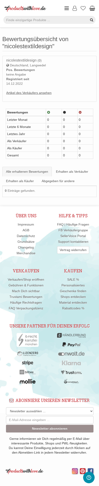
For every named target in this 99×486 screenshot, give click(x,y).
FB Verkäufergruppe (73, 230)
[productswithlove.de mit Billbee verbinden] (27, 373)
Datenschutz (26, 236)
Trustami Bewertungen (25, 297)
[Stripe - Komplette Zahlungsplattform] (27, 364)
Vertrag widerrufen (73, 250)
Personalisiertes (73, 285)
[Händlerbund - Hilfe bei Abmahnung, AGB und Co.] (71, 336)
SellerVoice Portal (73, 236)
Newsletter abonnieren (49, 428)
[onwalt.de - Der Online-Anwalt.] (71, 354)
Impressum (26, 224)
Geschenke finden (73, 291)
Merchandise (26, 253)
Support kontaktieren (73, 241)
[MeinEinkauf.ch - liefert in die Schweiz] (71, 382)
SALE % (73, 279)
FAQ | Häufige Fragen (73, 224)
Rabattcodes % (73, 308)
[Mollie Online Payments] (27, 382)
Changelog (26, 247)
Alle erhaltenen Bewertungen (27, 171)
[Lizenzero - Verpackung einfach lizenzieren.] (27, 354)
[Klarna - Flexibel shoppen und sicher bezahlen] (71, 364)
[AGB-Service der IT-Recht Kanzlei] (28, 341)
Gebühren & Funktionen (26, 285)
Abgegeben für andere (58, 181)
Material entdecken (73, 302)
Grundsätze (26, 241)
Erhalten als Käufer (20, 181)
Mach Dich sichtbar (26, 291)
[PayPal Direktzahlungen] (71, 345)
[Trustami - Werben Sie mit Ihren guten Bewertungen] (71, 373)
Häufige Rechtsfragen (26, 302)
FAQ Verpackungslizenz (26, 308)
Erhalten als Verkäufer (72, 171)
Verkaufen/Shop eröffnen (26, 279)
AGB (26, 230)
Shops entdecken (73, 297)
